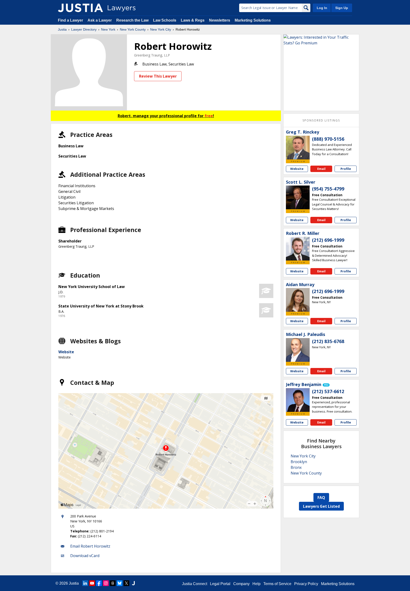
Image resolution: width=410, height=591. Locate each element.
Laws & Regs (193, 20)
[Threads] (113, 583)
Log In (322, 8)
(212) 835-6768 (328, 341)
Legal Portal (220, 584)
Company (241, 584)
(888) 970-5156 (328, 139)
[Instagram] (106, 583)
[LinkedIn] (85, 583)
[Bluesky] (119, 583)
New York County (133, 29)
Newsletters (219, 20)
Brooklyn (299, 461)
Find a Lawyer (70, 20)
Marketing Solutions (253, 20)
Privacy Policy (306, 584)
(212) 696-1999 (328, 240)
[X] (126, 583)
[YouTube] (92, 583)
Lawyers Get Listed (321, 506)
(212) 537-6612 (328, 391)
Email (321, 169)
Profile (345, 169)
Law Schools (164, 20)
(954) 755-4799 (328, 189)
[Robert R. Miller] (298, 249)
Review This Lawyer (158, 76)
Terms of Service (277, 584)
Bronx (296, 467)
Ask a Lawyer (100, 20)
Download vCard (84, 555)
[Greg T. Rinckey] (298, 147)
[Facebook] (99, 583)
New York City (160, 29)
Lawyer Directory (84, 29)
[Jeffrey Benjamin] (298, 400)
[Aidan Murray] (298, 300)
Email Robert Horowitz (90, 546)
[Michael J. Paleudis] (298, 350)
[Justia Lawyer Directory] (80, 8)
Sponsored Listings (321, 120)
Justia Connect (194, 584)
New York (108, 29)
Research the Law (132, 20)
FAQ (321, 497)
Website (66, 351)
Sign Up (341, 8)
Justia (62, 29)
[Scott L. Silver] (298, 197)
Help (256, 584)
